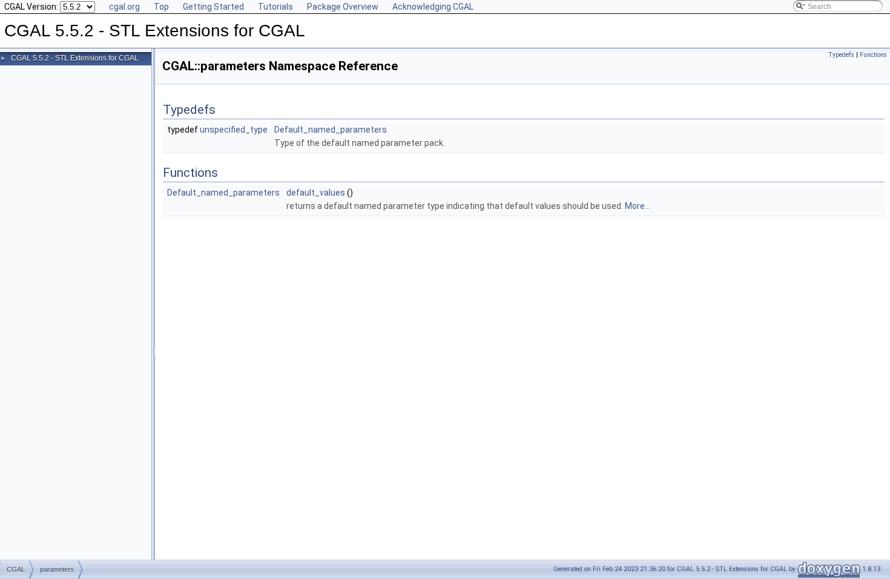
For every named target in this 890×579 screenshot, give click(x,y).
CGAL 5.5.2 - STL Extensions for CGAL (75, 58)
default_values (315, 192)
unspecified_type (234, 129)
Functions (873, 55)
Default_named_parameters (330, 129)
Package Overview (342, 7)
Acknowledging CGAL (432, 7)
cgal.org (124, 7)
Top (161, 7)
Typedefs (841, 55)
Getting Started (213, 7)
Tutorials (275, 7)
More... (637, 206)
